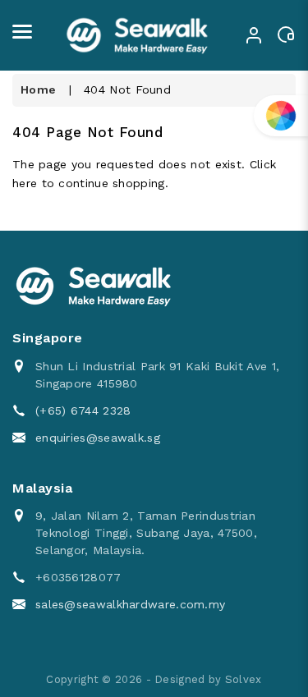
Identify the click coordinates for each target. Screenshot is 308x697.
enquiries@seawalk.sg (97, 437)
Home (38, 89)
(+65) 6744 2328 (83, 410)
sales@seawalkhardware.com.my (130, 604)
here (24, 183)
